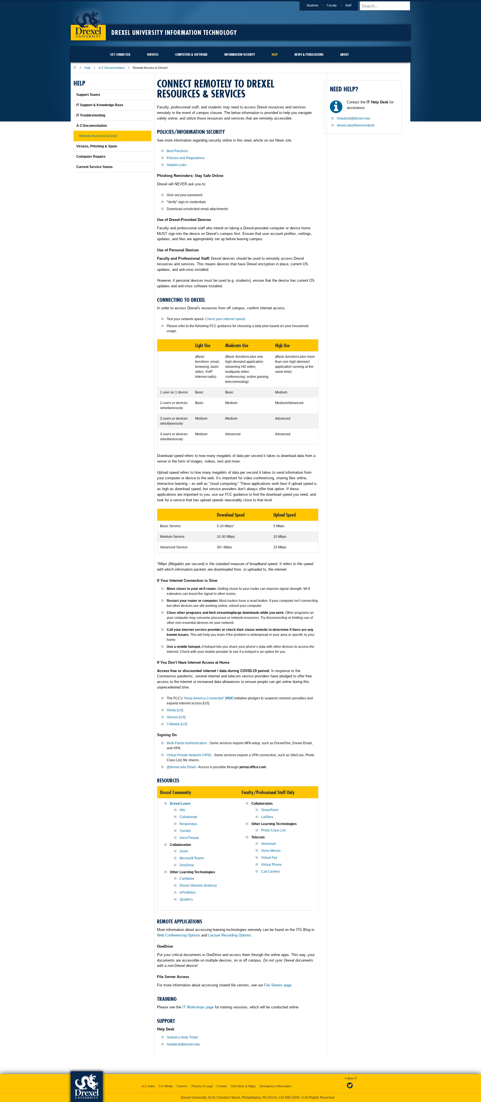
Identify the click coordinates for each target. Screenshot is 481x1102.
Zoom (184, 851)
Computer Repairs (90, 157)
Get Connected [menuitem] (120, 54)
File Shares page (277, 985)
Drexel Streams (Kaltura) (198, 885)
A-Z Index (148, 1086)
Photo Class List (273, 830)
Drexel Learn (180, 804)
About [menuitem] (344, 54)
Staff (348, 5)
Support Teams (88, 95)
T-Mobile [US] (177, 724)
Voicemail (268, 844)
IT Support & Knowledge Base (99, 105)
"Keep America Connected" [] (208, 698)
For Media (166, 1086)
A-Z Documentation (112, 67)
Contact (222, 1086)
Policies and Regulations (186, 158)
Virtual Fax (269, 858)
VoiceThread (189, 838)
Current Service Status (94, 167)
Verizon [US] (176, 717)
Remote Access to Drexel (98, 136)
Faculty (332, 5)
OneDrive (187, 865)
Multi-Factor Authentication (187, 743)
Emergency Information (275, 1086)
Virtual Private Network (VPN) (189, 755)
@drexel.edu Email (181, 767)
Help (87, 67)
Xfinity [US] (175, 710)
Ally (182, 810)
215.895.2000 (289, 1097)
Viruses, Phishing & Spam (96, 146)
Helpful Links (176, 165)
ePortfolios (188, 892)
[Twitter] (350, 1088)
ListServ (267, 817)
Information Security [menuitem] (239, 54)
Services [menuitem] (152, 54)
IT (74, 67)
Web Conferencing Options (178, 935)
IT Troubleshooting (90, 115)
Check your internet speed (225, 319)
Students (312, 5)
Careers (182, 1086)
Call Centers (270, 872)
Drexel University (88, 22)
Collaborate (188, 817)
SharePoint (269, 810)
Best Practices (177, 151)
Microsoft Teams (192, 858)
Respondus (188, 824)
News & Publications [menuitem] (309, 54)
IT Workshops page (198, 1007)
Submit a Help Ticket (182, 1037)
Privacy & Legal (202, 1086)
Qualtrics (186, 899)
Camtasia (187, 878)
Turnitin (185, 831)
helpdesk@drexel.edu (183, 1044)
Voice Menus (271, 851)
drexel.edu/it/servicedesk (355, 125)
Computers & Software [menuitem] (191, 54)
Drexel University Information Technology (174, 33)
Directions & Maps (243, 1086)
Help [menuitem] (275, 54)
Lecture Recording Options (229, 935)
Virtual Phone (271, 865)
